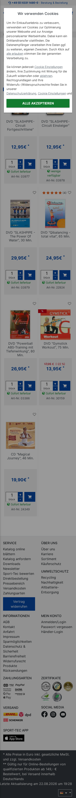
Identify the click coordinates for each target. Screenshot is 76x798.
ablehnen (46, 76)
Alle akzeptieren (38, 103)
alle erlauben (14, 53)
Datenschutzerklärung (21, 93)
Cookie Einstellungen (48, 67)
